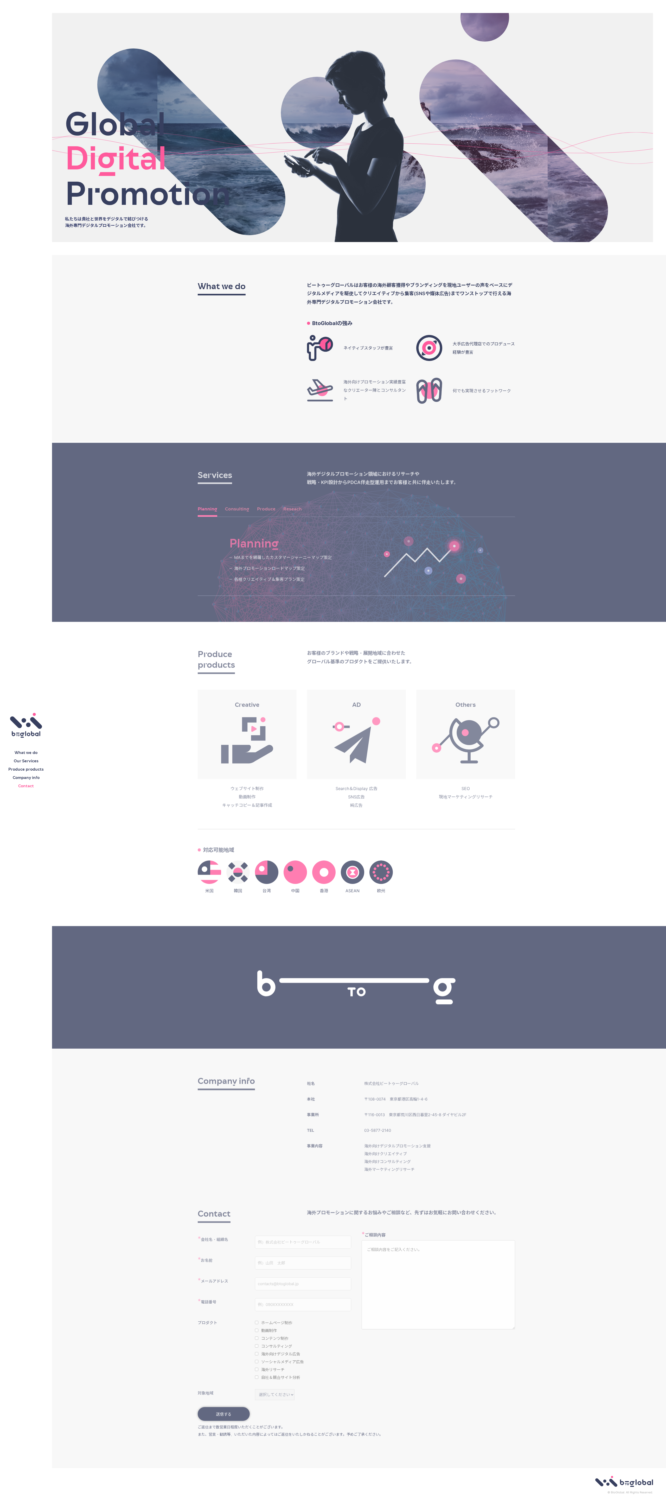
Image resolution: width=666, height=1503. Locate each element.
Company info (26, 777)
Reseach (292, 508)
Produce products (26, 769)
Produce (266, 508)
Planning (207, 508)
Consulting (237, 508)
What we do (26, 752)
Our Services (26, 760)
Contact (26, 785)
